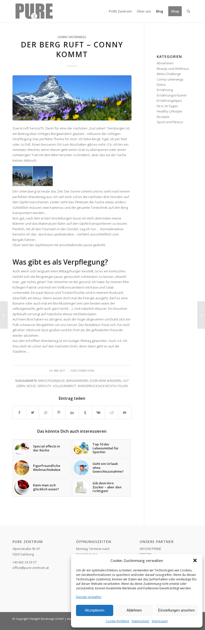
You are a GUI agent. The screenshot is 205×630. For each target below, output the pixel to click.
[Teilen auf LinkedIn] (72, 412)
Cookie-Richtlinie (117, 621)
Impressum (160, 621)
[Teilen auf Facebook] (19, 412)
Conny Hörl (86, 370)
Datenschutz (140, 621)
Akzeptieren (94, 610)
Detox (161, 84)
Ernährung (165, 90)
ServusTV (44, 386)
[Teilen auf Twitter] (32, 412)
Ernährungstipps (169, 100)
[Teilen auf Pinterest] (59, 412)
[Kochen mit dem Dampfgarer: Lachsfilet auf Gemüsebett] (4, 315)
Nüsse (31, 386)
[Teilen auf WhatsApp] (45, 412)
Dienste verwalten (88, 597)
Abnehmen (165, 63)
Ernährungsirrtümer (172, 95)
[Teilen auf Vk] (98, 412)
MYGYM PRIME (150, 548)
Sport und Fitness (170, 122)
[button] (195, 560)
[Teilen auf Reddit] (111, 412)
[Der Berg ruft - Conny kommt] (72, 97)
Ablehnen (134, 610)
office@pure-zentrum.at (30, 567)
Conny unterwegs (72, 37)
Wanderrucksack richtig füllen (103, 386)
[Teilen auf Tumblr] (85, 412)
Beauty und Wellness (173, 68)
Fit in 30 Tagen (167, 106)
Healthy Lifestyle (169, 111)
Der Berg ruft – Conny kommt (72, 49)
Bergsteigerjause (51, 381)
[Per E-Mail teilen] (124, 412)
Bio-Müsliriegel (64, 303)
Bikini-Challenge (169, 74)
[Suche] (188, 11)
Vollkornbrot (64, 386)
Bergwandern (77, 381)
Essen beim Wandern (105, 381)
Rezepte (163, 116)
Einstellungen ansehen (176, 610)
